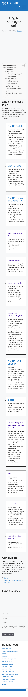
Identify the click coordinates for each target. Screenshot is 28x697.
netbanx (4, 653)
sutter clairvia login (8, 661)
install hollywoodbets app (10, 651)
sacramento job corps (8, 679)
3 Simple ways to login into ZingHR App (13, 80)
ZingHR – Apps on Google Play (14, 73)
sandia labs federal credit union (13, 580)
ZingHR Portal (9, 69)
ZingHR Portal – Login (12, 78)
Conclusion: (7, 97)
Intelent (12, 504)
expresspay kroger (7, 664)
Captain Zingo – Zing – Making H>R (14, 94)
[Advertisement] (14, 49)
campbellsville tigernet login (10, 674)
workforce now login (8, 671)
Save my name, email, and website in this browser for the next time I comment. (14, 628)
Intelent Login (10, 91)
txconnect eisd (6, 648)
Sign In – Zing (10, 71)
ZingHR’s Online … (16, 425)
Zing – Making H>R (11, 76)
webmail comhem (7, 682)
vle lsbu (4, 684)
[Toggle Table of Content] (22, 65)
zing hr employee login (10, 67)
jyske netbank (8, 582)
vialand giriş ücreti (7, 676)
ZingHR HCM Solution (12, 83)
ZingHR (8, 85)
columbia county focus (9, 659)
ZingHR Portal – (15, 283)
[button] (20, 7)
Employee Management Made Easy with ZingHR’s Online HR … (15, 87)
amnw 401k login (7, 666)
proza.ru (4, 656)
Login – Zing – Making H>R (13, 74)
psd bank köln (6, 669)
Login (8, 90)
